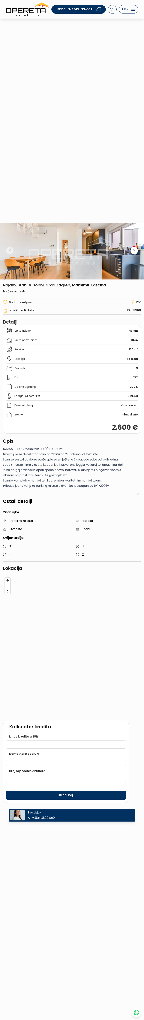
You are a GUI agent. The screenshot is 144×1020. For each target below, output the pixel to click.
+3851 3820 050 (43, 818)
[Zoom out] (7, 586)
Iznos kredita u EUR (23, 736)
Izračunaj (66, 795)
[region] (72, 645)
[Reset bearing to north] (7, 591)
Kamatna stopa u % (24, 754)
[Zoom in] (7, 580)
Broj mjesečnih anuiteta (27, 771)
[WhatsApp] (136, 1012)
